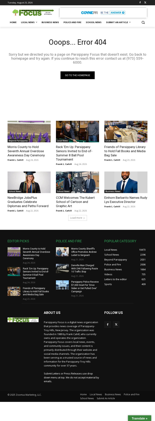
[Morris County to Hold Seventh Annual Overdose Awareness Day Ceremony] (29, 131)
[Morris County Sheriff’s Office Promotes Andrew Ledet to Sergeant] (62, 251)
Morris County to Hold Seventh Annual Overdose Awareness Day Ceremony (26, 151)
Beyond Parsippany (18, 140)
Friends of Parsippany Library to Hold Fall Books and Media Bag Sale (125, 151)
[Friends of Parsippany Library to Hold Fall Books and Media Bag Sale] (125, 131)
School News (15, 191)
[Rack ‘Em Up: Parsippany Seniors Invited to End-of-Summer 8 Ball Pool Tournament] (77, 131)
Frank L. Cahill (15, 159)
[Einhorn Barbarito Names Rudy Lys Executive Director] (125, 182)
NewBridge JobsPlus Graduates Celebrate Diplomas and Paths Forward (28, 202)
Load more (76, 217)
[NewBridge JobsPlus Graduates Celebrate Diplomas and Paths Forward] (29, 182)
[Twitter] (145, 3)
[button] (143, 22)
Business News (112, 191)
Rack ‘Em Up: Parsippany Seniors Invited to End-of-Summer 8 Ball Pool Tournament (74, 153)
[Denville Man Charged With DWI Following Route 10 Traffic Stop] (62, 268)
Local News (62, 140)
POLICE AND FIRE (69, 241)
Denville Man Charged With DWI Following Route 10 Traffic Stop (84, 268)
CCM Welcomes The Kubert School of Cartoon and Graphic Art (75, 202)
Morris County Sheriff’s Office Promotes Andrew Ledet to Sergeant (84, 251)
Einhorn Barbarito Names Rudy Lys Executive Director (125, 200)
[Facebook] (140, 3)
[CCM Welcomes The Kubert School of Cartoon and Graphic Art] (77, 182)
